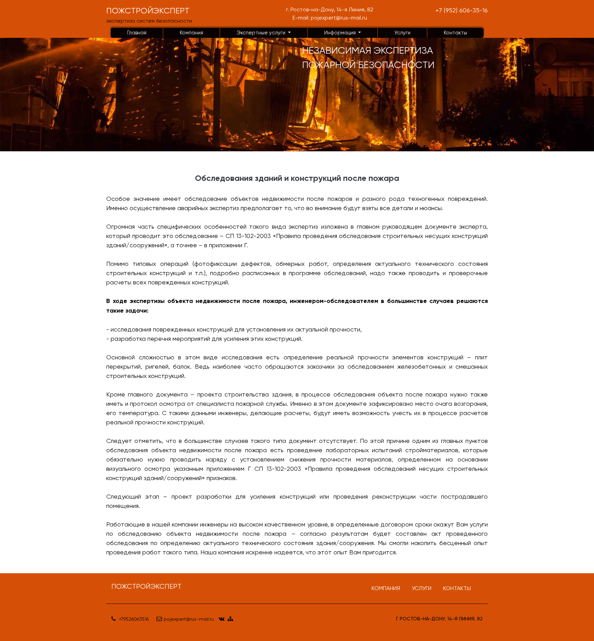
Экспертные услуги (261, 33)
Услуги (402, 33)
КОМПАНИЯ (386, 588)
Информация (340, 33)
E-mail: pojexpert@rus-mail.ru (330, 17)
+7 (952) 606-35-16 (462, 10)
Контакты (455, 33)
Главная (136, 33)
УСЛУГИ (421, 588)
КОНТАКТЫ (457, 588)
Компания (191, 33)
